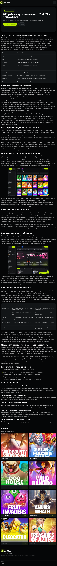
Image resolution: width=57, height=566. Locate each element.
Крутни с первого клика (10, 24)
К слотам (22, 24)
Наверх (2, 563)
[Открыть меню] (54, 2)
